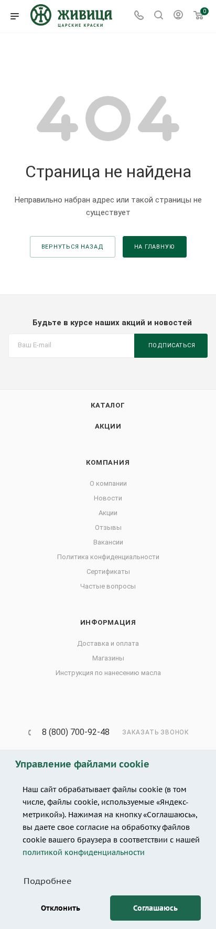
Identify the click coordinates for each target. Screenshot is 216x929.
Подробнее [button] (48, 880)
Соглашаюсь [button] (155, 908)
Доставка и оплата (108, 643)
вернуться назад (72, 246)
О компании (108, 483)
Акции (108, 426)
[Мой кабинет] (178, 16)
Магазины (108, 658)
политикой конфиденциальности (84, 852)
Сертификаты (108, 571)
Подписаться (172, 345)
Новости (108, 498)
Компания (107, 462)
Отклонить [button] (60, 908)
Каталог (108, 405)
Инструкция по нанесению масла (108, 673)
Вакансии (108, 542)
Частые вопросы (108, 586)
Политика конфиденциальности (108, 557)
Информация (108, 622)
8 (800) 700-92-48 (76, 732)
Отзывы (108, 527)
